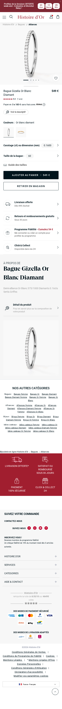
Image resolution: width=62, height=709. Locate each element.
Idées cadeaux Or (50, 425)
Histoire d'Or (8, 24)
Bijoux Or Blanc (48, 420)
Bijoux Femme (18, 417)
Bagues (21, 24)
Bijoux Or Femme (31, 420)
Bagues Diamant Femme (16, 397)
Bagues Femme (21, 394)
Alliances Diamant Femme (29, 408)
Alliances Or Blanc (35, 412)
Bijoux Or (31, 417)
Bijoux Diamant (44, 417)
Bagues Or (35, 394)
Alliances (33, 24)
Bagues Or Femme (37, 397)
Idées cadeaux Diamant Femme (42, 428)
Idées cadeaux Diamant (15, 428)
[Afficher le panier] (57, 17)
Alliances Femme (24, 405)
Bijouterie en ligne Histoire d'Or (14, 452)
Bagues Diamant (49, 394)
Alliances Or (40, 405)
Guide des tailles (17, 165)
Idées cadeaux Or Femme (19, 431)
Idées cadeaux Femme (29, 425)
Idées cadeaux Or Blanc (43, 431)
